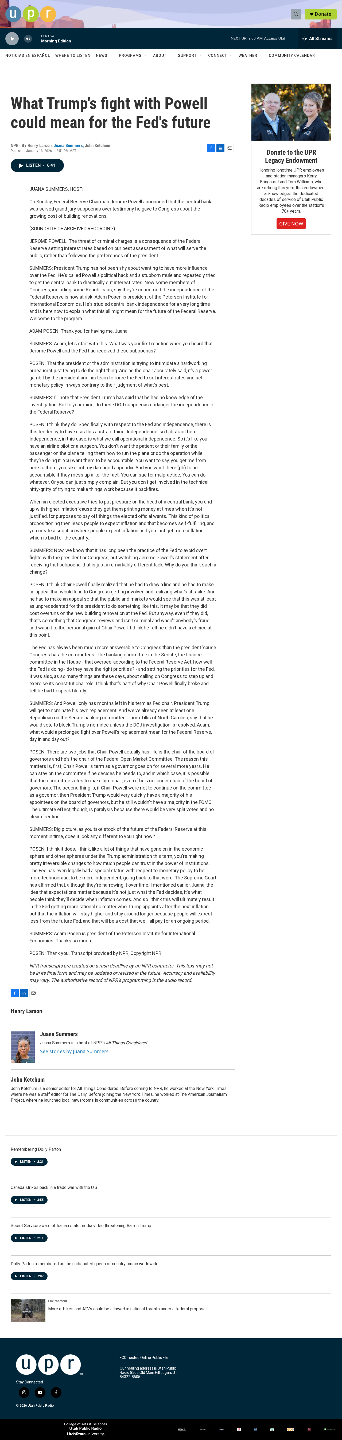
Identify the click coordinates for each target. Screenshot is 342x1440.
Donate (323, 14)
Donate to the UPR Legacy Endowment (291, 156)
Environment (57, 1301)
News (101, 55)
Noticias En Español (27, 55)
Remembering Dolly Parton (36, 1149)
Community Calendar (292, 55)
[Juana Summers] (23, 1047)
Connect (217, 55)
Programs (130, 55)
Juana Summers (68, 145)
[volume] (28, 39)
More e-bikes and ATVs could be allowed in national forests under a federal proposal (127, 1308)
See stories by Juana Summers (74, 1051)
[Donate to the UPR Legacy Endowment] (291, 112)
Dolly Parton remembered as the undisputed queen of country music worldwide (84, 1263)
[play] (12, 39)
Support (187, 55)
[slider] (36, 38)
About (159, 55)
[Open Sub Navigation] (111, 55)
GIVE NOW (291, 223)
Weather (248, 55)
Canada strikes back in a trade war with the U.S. (54, 1187)
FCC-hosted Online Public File (144, 1358)
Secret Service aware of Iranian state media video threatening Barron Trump (81, 1225)
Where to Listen (73, 55)
